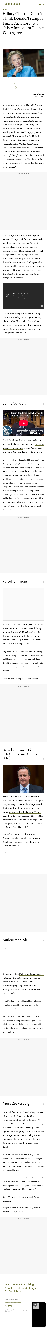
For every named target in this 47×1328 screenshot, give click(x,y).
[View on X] (23, 604)
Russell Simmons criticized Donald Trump (22, 628)
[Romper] (12, 4)
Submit (9, 1306)
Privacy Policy (8, 1311)
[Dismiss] (43, 1304)
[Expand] (35, 1304)
